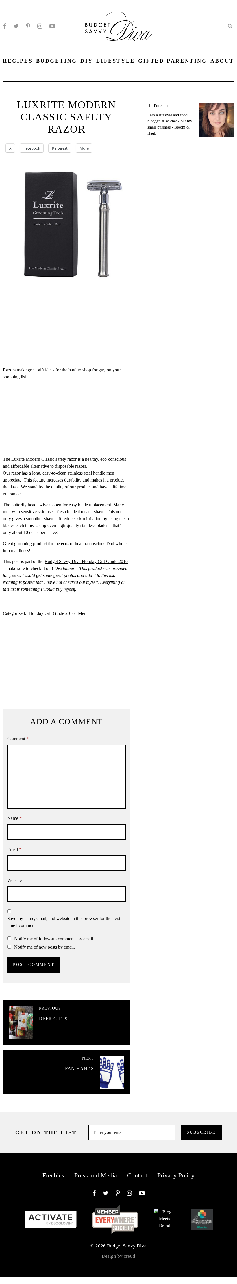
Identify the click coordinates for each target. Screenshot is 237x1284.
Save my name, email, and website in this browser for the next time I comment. (63, 922)
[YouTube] (52, 26)
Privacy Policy (176, 1175)
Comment (18, 738)
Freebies (53, 1175)
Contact (137, 1175)
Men (82, 613)
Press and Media (95, 1175)
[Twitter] (16, 26)
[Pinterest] (28, 26)
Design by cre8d (118, 1256)
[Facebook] (4, 26)
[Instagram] (40, 26)
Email (14, 849)
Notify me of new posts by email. (44, 947)
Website (14, 880)
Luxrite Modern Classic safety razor (44, 459)
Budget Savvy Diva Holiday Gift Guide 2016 (86, 561)
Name (14, 818)
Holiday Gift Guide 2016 (52, 613)
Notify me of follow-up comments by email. (54, 938)
